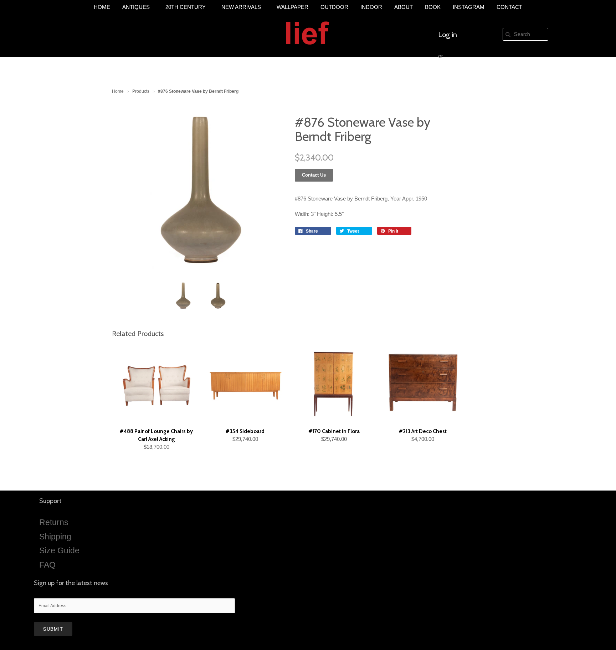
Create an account (466, 77)
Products (140, 91)
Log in (447, 34)
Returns (53, 522)
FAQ (47, 564)
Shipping (55, 536)
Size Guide (59, 550)
